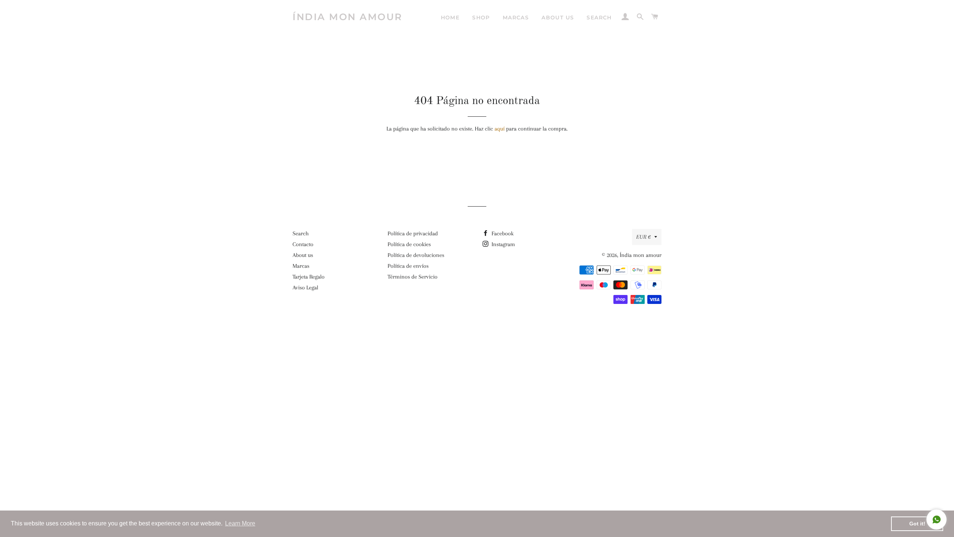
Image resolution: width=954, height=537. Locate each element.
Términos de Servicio (412, 276)
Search (599, 17)
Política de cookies (409, 244)
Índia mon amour (347, 16)
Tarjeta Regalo (309, 276)
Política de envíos (408, 266)
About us (557, 17)
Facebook (502, 233)
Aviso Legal (305, 287)
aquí (500, 128)
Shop (481, 17)
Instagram (502, 244)
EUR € (643, 236)
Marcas (516, 17)
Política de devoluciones (416, 255)
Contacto (303, 244)
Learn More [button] (240, 523)
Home (450, 17)
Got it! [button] (917, 524)
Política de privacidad (413, 233)
